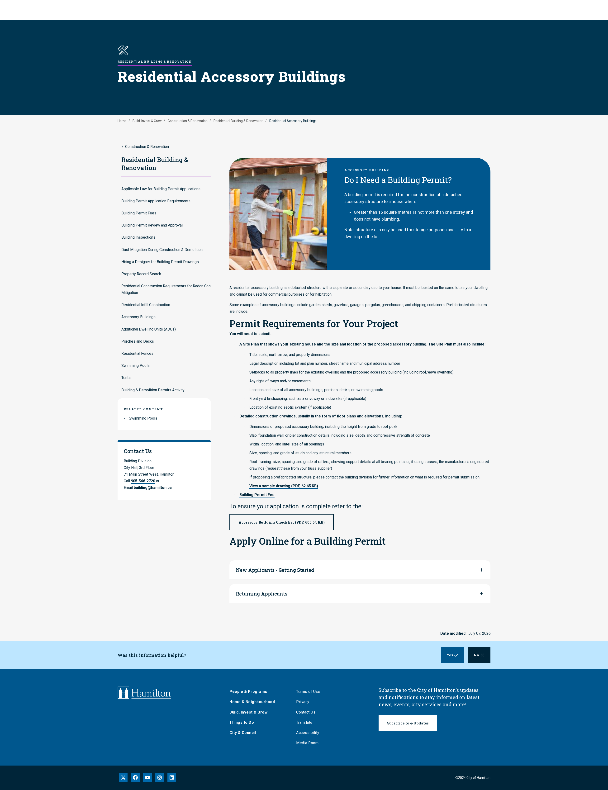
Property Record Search (141, 274)
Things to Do (241, 722)
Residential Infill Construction (145, 305)
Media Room (307, 743)
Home (122, 121)
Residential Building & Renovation (238, 121)
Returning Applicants (261, 594)
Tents (126, 377)
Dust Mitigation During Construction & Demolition (162, 249)
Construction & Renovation (188, 121)
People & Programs (248, 691)
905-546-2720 (143, 481)
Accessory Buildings (138, 317)
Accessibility (307, 732)
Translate (304, 722)
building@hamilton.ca (153, 487)
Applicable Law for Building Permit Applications (160, 189)
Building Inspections (138, 237)
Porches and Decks (137, 341)
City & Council (242, 732)
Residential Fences (137, 353)
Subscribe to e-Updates (408, 723)
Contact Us (305, 712)
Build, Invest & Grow (147, 121)
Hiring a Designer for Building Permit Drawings (160, 262)
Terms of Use (308, 691)
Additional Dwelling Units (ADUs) (148, 329)
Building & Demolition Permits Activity (153, 390)
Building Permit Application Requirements (155, 201)
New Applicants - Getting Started (275, 570)
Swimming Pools (135, 365)
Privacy (302, 702)
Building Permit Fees (138, 213)
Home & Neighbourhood (252, 702)
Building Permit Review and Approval (152, 225)
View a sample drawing (283, 486)
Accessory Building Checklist (281, 522)
